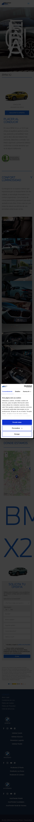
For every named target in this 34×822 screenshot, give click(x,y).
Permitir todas (17, 422)
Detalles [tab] (17, 391)
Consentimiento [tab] (7, 391)
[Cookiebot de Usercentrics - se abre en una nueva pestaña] (24, 386)
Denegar (17, 434)
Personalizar (16, 428)
